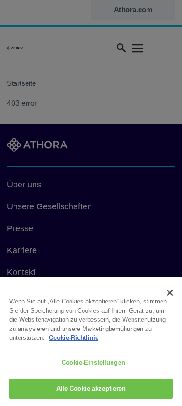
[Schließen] (170, 293)
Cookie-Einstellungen (93, 362)
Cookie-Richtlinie (73, 337)
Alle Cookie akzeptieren (91, 388)
